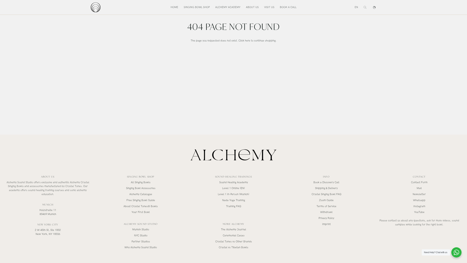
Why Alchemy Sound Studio (140, 247)
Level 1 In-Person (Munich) (233, 194)
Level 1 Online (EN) (233, 188)
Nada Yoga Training (233, 200)
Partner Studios (141, 241)
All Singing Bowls (140, 182)
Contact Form (419, 182)
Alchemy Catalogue (140, 194)
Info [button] (326, 176)
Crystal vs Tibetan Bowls (233, 247)
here (247, 40)
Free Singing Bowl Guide (140, 200)
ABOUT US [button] (48, 176)
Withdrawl (326, 212)
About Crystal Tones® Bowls (140, 206)
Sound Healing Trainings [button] (233, 176)
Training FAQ (233, 206)
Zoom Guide (326, 200)
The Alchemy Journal (233, 229)
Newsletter (419, 194)
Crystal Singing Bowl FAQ (326, 194)
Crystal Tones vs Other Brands (233, 241)
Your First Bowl (141, 212)
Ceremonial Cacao (233, 235)
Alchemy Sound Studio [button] (141, 224)
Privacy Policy (326, 218)
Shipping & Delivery (326, 188)
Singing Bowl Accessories (140, 188)
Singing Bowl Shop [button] (140, 176)
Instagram (419, 206)
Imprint (326, 224)
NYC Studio (140, 235)
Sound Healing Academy (233, 182)
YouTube (419, 212)
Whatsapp (419, 200)
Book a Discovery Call (326, 182)
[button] (197, 7)
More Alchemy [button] (233, 224)
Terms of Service (326, 206)
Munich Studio (140, 229)
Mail (419, 188)
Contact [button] (419, 176)
